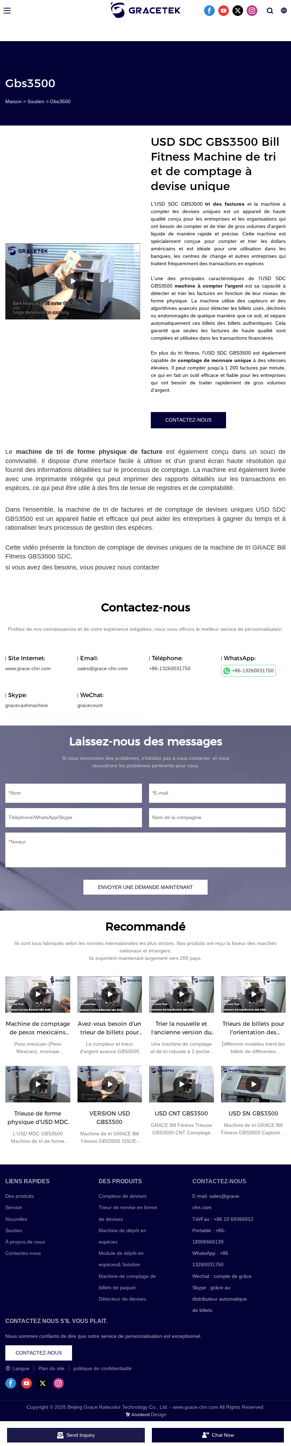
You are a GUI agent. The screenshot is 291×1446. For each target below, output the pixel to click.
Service (13, 1207)
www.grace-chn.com (28, 668)
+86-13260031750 (253, 670)
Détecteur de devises (122, 1299)
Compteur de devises (123, 1196)
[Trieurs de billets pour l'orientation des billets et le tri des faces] (253, 994)
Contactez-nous (23, 1253)
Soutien (35, 101)
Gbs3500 (60, 101)
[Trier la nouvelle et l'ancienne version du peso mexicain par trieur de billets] (181, 994)
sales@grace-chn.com (102, 668)
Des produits (19, 1196)
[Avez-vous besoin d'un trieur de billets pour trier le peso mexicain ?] (109, 994)
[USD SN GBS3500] (253, 1084)
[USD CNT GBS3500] (181, 1084)
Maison (13, 101)
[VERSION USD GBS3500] (109, 1084)
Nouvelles (16, 1219)
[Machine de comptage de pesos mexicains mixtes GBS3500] (37, 994)
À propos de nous (25, 1242)
